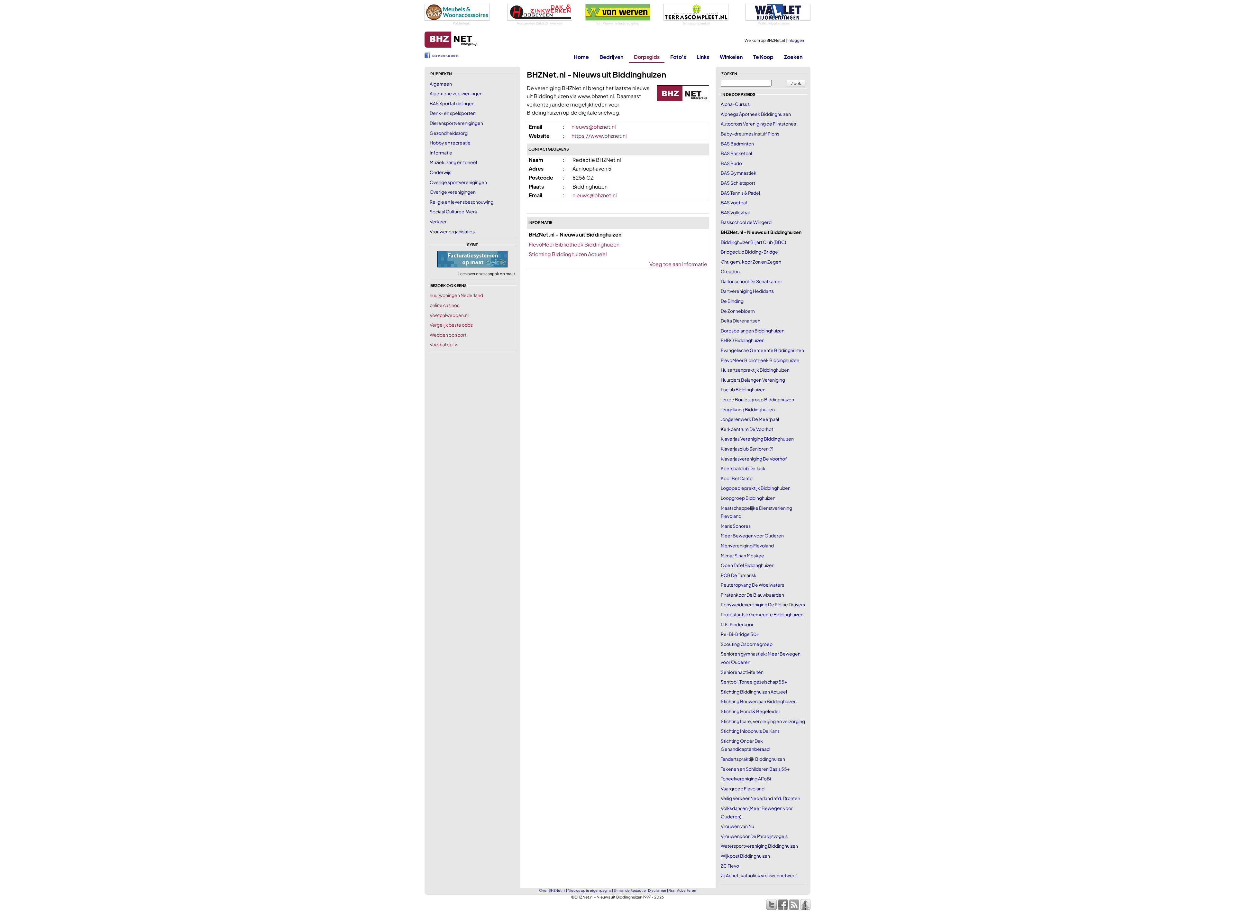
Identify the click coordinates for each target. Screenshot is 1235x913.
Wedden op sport (448, 335)
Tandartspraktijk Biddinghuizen (753, 759)
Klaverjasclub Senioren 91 (747, 449)
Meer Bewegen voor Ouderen (752, 535)
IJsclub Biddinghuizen (743, 389)
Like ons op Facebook (445, 55)
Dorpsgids (647, 56)
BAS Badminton (737, 143)
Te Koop (763, 56)
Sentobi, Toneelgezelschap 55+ (754, 682)
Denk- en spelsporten (453, 113)
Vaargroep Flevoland (742, 788)
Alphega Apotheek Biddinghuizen (756, 114)
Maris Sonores (736, 526)
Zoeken (793, 56)
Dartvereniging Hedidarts (747, 291)
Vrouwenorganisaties (452, 231)
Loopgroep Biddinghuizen (748, 498)
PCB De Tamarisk (738, 575)
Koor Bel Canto (737, 478)
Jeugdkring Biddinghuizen (748, 409)
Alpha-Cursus (735, 104)
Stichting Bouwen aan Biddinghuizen (759, 701)
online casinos (444, 305)
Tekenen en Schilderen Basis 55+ (755, 769)
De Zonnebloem (738, 311)
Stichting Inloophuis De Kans (750, 731)
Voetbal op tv (443, 344)
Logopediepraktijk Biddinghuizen (756, 488)
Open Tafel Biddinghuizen (747, 565)
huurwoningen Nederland (456, 295)
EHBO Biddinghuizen (742, 340)
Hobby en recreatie (450, 142)
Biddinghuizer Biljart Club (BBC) (753, 242)
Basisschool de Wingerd (746, 222)
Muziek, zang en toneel (453, 162)
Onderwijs (440, 172)
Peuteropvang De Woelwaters (752, 585)
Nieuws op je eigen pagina (589, 890)
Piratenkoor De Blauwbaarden (752, 595)
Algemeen (441, 84)
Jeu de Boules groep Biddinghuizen (757, 399)
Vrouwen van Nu (737, 826)
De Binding (732, 301)
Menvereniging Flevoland (747, 545)
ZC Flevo (730, 866)
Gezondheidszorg (449, 133)
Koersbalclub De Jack (743, 468)
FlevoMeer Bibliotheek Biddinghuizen (574, 244)
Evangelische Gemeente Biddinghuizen (762, 350)
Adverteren (686, 890)
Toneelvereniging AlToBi (746, 778)
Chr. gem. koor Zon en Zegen (751, 262)
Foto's (678, 56)
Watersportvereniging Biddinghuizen (759, 846)
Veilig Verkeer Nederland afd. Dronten (760, 798)
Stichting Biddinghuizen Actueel (568, 254)
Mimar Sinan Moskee (742, 555)
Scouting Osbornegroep (747, 644)
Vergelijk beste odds (451, 325)
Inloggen (796, 40)
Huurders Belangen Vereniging (753, 380)
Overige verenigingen (453, 192)
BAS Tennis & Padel (740, 193)
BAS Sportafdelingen (452, 103)
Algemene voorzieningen (456, 93)
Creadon (730, 271)
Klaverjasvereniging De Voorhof (754, 458)
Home (581, 56)
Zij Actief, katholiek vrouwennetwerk (759, 875)
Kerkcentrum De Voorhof (747, 429)
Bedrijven (611, 56)
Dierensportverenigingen (456, 123)
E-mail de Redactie (630, 890)
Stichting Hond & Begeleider (750, 711)
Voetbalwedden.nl (449, 315)
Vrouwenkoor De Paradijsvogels (754, 836)
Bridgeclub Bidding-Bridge (749, 252)
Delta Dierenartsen (740, 320)
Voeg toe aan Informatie (678, 264)
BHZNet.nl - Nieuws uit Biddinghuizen (761, 232)
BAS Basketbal (736, 153)
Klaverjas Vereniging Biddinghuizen (757, 439)
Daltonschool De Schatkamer (751, 281)
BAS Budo (731, 163)
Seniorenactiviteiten (742, 672)
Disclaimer (657, 890)
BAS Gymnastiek (738, 173)
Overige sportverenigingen (458, 182)
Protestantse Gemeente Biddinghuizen (762, 614)
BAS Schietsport (738, 183)
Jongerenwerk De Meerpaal (750, 419)
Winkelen (731, 56)
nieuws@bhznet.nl (594, 126)
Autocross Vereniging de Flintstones (758, 123)
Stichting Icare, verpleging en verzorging (763, 721)
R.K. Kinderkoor (737, 624)
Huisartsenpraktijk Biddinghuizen (755, 370)
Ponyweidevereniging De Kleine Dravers (763, 604)
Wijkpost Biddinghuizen (745, 856)
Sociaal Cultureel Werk (453, 211)
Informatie (441, 152)
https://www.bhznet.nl (599, 135)
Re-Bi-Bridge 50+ (740, 634)
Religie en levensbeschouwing (461, 202)
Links (703, 56)
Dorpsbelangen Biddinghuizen (752, 330)
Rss (672, 890)
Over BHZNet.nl (552, 890)
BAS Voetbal (734, 202)
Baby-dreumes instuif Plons (750, 133)
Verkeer (438, 221)
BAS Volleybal (735, 212)
